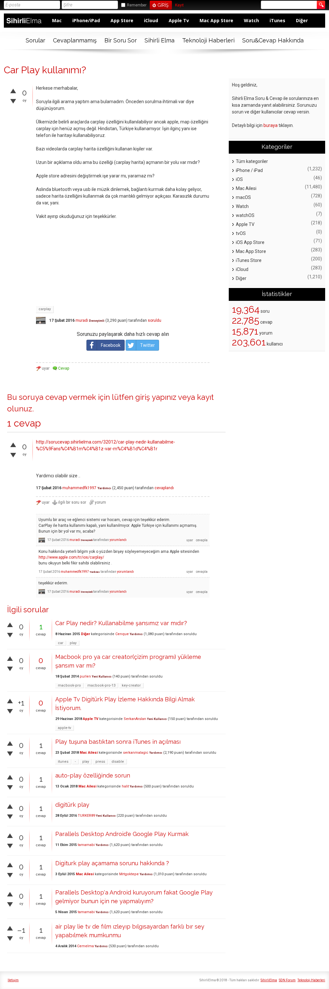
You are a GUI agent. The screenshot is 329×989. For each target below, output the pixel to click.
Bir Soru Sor (120, 40)
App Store (122, 20)
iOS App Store (250, 242)
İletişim (13, 980)
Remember (137, 5)
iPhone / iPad (249, 170)
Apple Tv (179, 20)
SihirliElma (269, 980)
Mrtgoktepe (129, 874)
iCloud (151, 20)
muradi (82, 320)
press (100, 762)
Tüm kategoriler (252, 161)
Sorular (35, 40)
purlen (85, 676)
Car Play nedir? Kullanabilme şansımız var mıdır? (121, 623)
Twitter (147, 345)
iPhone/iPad (86, 20)
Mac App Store (216, 20)
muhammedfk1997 (79, 488)
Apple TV (90, 719)
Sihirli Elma (159, 40)
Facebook (110, 345)
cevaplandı (164, 488)
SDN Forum (287, 980)
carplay (45, 309)
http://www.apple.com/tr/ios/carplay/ (71, 557)
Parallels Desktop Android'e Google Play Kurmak (122, 834)
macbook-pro (69, 685)
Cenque (122, 634)
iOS (239, 179)
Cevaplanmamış (75, 40)
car (60, 643)
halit (125, 786)
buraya (270, 125)
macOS (243, 197)
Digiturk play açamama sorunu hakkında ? (112, 863)
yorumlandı (118, 540)
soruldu (154, 320)
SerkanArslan (135, 719)
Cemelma (85, 946)
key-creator (131, 685)
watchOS (245, 215)
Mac (57, 20)
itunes (63, 762)
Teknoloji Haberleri (208, 40)
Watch (251, 20)
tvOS (241, 233)
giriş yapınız (155, 397)
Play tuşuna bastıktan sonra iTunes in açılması (118, 741)
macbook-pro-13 (101, 685)
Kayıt (179, 5)
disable (117, 762)
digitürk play (72, 804)
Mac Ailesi (89, 753)
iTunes (277, 20)
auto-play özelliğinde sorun (92, 775)
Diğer (302, 20)
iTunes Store (249, 260)
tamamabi (86, 845)
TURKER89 (86, 816)
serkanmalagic (135, 753)
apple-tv (64, 728)
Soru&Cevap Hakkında (273, 40)
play (73, 643)
